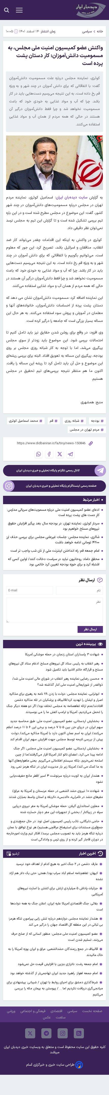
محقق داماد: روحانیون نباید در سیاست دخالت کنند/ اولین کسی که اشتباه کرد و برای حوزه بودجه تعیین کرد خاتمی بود (53, 561)
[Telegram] (70, 454)
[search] (6, 10)
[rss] (79, 1033)
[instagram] (63, 1033)
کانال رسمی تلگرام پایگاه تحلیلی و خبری (48, 470)
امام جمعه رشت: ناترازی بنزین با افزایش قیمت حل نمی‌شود (58, 964)
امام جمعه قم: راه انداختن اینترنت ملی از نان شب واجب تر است (54, 550)
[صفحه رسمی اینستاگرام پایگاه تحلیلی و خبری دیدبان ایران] (8, 486)
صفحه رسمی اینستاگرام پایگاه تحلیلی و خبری (61, 486)
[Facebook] (49, 454)
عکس (47, 1017)
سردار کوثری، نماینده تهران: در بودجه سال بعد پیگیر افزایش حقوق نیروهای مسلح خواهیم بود (53, 526)
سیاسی (87, 31)
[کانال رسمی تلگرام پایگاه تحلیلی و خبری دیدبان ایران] (100, 470)
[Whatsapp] (38, 454)
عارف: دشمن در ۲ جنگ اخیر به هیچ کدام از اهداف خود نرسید (57, 864)
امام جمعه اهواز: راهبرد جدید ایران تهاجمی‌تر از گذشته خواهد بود (54, 973)
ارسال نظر (90, 629)
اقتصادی (56, 1011)
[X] (60, 454)
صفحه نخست (92, 1011)
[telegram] (46, 1033)
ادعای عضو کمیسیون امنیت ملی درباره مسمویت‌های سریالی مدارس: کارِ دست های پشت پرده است (53, 512)
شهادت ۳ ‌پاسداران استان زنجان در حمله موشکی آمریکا (62, 654)
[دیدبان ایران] (90, 10)
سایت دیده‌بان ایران (72, 197)
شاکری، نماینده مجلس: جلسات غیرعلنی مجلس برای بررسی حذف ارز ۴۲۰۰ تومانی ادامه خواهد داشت (52, 539)
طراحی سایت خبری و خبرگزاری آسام (50, 1064)
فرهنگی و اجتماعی (33, 1011)
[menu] (19, 10)
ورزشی (11, 1011)
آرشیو (15, 853)
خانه (100, 31)
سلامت (61, 1017)
